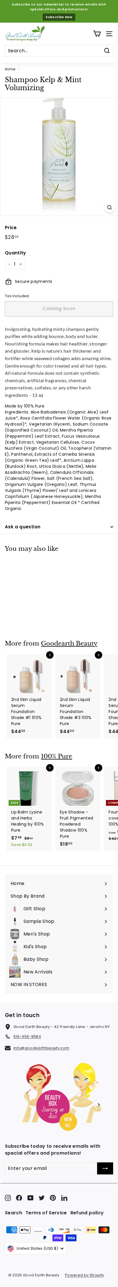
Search (13, 1212)
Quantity (15, 253)
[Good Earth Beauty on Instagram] (8, 1198)
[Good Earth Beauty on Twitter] (42, 1198)
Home (10, 69)
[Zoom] (109, 207)
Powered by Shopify (84, 1275)
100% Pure (56, 756)
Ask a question (22, 527)
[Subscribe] (105, 1168)
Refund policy (87, 1212)
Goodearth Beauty (69, 643)
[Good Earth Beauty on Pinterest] (53, 1198)
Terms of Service (46, 1212)
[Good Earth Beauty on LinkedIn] (64, 1198)
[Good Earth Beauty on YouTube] (30, 1198)
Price (11, 228)
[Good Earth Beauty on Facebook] (19, 1198)
